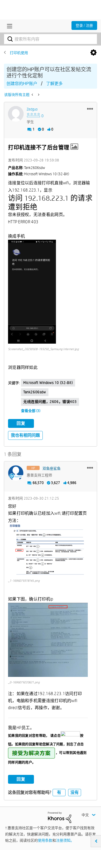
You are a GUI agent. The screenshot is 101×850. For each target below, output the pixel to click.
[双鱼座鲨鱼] (16, 473)
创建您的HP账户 (21, 83)
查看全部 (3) (30, 410)
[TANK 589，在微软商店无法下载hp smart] (38, 94)
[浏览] (8, 25)
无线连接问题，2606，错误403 (50, 401)
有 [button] (59, 792)
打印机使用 (19, 52)
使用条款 (45, 840)
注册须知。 (65, 840)
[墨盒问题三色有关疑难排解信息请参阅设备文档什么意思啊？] (32, 94)
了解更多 (54, 83)
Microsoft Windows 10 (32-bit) (48, 382)
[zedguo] (16, 114)
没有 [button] (74, 792)
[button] (90, 108)
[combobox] (50, 39)
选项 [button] (93, 52)
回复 (21, 423)
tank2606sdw (34, 392)
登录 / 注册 (84, 25)
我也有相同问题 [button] (25, 435)
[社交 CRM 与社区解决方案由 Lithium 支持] (59, 817)
